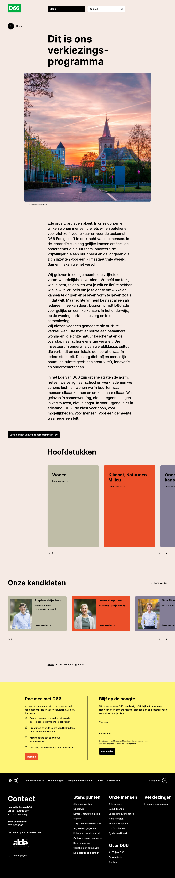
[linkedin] (15, 780)
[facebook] (10, 780)
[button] (68, 9)
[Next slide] (165, 553)
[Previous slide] (161, 553)
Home (51, 664)
